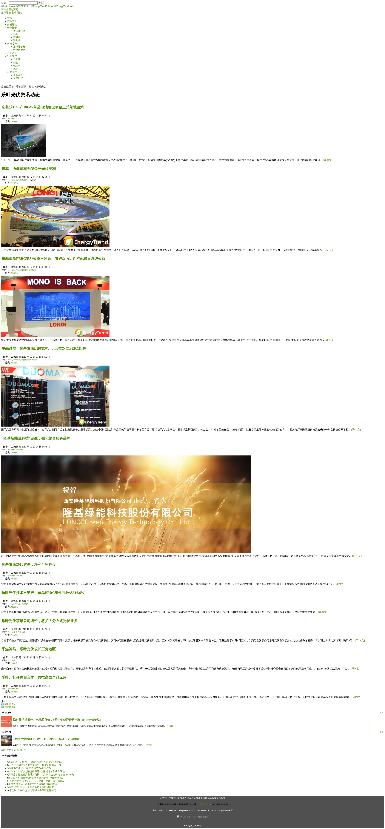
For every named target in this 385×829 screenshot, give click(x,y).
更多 (381, 713)
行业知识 (12, 56)
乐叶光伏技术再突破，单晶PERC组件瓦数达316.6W (43, 593)
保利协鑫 (19, 180)
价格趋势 (12, 43)
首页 (9, 18)
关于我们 (164, 798)
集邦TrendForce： (160, 810)
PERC (10, 360)
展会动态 (18, 75)
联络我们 (173, 798)
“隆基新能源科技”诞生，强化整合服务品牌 (36, 438)
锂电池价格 (19, 49)
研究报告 (12, 27)
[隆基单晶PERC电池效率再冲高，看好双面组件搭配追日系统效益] (55, 336)
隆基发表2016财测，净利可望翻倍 (29, 564)
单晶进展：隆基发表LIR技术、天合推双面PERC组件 (44, 348)
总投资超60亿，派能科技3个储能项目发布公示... (33, 784)
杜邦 (18, 689)
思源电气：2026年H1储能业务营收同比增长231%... (35, 762)
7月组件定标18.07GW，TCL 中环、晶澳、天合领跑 (46, 739)
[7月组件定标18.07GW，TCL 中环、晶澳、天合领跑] (6, 745)
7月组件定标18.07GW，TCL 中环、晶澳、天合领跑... (36, 781)
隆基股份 (27, 180)
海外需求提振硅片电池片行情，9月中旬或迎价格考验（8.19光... (42, 774)
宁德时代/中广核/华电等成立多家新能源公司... (33, 790)
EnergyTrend (222, 810)
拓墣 (230, 810)
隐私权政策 (210, 798)
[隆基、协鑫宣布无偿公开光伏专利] (55, 246)
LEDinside (211, 810)
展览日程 (18, 78)
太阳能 (5, 12)
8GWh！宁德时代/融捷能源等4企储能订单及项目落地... (37, 771)
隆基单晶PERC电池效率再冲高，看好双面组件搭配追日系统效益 (53, 259)
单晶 (18, 118)
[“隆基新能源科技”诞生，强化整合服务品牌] (126, 552)
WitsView (202, 810)
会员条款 (220, 798)
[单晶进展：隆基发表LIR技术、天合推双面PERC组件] (55, 425)
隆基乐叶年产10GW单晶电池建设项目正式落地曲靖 (43, 107)
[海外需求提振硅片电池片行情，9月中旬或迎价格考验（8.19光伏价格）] (6, 725)
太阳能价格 (19, 46)
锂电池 (13, 12)
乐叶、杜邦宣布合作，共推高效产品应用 (34, 677)
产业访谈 (12, 53)
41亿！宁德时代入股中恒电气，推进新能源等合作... (35, 765)
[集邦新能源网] (9, 9)
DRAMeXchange (176, 810)
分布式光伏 (20, 632)
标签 (31, 86)
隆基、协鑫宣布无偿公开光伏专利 (29, 169)
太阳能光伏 (19, 31)
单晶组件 (25, 604)
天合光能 (25, 360)
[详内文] (328, 160)
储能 (19, 12)
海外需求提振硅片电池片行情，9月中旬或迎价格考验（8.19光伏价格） (58, 719)
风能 (15, 68)
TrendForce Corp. (204, 804)
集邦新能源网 (19, 86)
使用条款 (200, 798)
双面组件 (24, 270)
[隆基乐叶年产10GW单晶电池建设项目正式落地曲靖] (23, 156)
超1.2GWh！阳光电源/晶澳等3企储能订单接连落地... (35, 777)
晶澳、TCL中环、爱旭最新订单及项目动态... (32, 787)
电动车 (16, 65)
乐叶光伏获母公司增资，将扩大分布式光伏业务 (39, 621)
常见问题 (191, 798)
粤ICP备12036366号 (192, 826)
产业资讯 (12, 21)
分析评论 (12, 24)
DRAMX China (190, 810)
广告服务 (182, 798)
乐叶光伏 (11, 118)
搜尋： (4, 3)
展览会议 (12, 72)
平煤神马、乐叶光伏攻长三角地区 (29, 649)
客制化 (16, 40)
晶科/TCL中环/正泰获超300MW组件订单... (30, 768)
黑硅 (34, 180)
